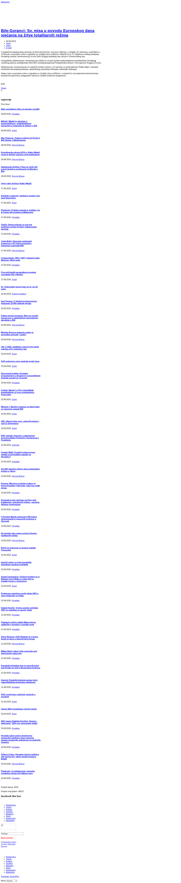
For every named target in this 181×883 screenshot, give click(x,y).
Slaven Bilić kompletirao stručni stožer (19, 709)
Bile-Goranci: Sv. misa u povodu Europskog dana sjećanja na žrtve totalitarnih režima (47, 32)
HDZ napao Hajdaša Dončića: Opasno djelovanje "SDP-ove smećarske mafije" (19, 722)
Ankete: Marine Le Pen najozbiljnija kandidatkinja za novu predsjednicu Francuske (17, 392)
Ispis (8, 46)
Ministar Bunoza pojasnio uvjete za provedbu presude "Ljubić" (17, 333)
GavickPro (14, 877)
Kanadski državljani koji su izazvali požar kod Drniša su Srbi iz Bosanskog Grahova (20, 667)
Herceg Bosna (18, 145)
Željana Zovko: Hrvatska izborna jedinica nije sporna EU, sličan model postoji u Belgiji (20, 756)
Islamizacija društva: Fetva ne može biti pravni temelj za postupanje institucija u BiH (19, 169)
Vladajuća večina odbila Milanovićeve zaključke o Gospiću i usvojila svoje (18, 623)
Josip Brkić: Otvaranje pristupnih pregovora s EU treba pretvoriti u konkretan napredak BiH (16, 243)
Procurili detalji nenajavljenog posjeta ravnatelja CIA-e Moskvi (18, 273)
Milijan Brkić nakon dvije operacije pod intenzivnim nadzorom (19, 652)
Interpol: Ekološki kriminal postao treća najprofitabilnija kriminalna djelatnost (19, 681)
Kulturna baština (19, 294)
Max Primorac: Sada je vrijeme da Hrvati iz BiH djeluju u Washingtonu (20, 139)
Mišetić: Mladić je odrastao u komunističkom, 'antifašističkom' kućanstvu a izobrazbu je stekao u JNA (19, 123)
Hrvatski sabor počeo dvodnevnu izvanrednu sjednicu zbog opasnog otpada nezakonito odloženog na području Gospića (21, 739)
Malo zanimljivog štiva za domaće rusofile (20, 109)
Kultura (9, 810)
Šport (14, 203)
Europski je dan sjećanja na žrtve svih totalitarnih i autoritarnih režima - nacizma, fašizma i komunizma (20, 502)
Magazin (9, 814)
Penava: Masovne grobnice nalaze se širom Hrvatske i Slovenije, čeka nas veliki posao (20, 485)
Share (3, 88)
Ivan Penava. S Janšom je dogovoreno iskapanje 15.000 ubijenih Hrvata (19, 302)
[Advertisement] (81, 8)
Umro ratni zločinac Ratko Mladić (16, 183)
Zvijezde (15, 445)
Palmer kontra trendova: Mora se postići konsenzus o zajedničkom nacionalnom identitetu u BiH (19, 318)
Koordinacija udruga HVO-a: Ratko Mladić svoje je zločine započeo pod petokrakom (20, 153)
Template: (5, 877)
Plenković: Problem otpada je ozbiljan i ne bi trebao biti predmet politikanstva (20, 211)
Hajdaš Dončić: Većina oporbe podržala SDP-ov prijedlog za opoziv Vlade (19, 609)
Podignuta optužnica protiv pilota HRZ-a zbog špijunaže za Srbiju (19, 594)
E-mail (9, 48)
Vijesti (8, 807)
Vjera (8, 43)
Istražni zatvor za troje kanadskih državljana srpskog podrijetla (16, 563)
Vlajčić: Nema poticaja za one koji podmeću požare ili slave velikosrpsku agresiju (19, 227)
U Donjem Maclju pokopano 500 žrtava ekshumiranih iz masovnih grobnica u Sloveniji (19, 519)
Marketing (10, 821)
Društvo (9, 812)
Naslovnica (11, 805)
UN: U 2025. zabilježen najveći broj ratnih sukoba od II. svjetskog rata (20, 348)
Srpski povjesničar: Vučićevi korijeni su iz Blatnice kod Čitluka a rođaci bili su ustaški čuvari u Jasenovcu (20, 579)
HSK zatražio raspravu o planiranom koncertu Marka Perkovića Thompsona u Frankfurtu (20, 438)
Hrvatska (16, 114)
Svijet (14, 131)
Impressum (11, 818)
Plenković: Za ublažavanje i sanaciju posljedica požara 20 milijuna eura (18, 772)
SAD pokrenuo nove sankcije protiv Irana (20, 361)
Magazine (5, 2)
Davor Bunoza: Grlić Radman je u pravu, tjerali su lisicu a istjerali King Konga (19, 638)
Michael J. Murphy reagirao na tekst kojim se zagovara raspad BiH (20, 408)
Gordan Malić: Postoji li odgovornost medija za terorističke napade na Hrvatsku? (18, 454)
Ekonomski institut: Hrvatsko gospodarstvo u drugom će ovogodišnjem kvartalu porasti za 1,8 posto (20, 375)
